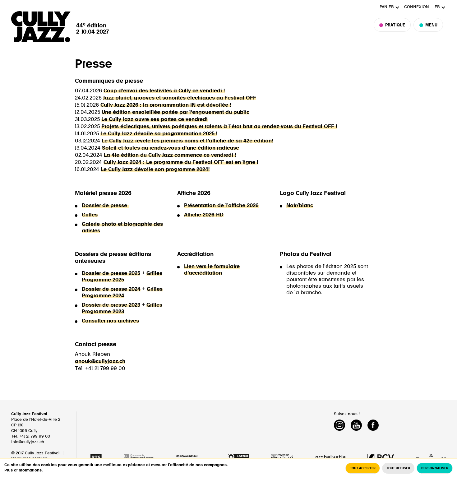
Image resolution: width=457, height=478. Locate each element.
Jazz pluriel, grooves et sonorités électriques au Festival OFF (179, 98)
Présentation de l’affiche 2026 (221, 205)
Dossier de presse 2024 (111, 289)
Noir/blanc (299, 205)
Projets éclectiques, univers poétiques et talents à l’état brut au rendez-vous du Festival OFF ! (219, 126)
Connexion (416, 7)
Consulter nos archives (110, 321)
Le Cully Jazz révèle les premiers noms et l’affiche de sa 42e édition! (187, 141)
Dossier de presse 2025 (111, 273)
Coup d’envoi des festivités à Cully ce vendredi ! (164, 91)
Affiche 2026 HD (204, 215)
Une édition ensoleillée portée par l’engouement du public (175, 112)
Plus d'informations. (23, 470)
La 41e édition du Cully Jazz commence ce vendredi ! (170, 155)
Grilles (90, 215)
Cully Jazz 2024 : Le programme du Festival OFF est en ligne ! (181, 162)
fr (437, 7)
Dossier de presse (105, 205)
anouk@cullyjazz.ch (100, 361)
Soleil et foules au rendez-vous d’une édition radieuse (170, 148)
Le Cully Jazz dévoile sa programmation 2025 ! (158, 134)
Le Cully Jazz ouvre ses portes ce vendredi (154, 119)
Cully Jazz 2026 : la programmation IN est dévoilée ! (165, 105)
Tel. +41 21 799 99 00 (30, 436)
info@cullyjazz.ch (27, 442)
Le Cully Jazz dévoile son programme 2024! (155, 169)
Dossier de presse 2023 (111, 305)
